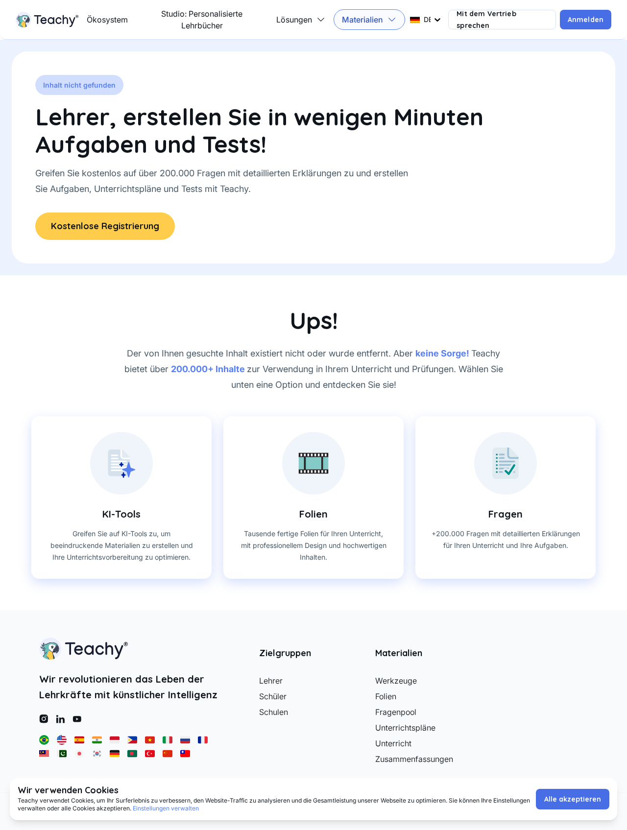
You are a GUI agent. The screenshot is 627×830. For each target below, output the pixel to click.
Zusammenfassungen (414, 759)
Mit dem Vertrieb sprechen (486, 19)
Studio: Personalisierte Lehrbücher (201, 19)
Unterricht (393, 743)
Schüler (273, 696)
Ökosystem (107, 19)
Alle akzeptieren (572, 799)
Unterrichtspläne (405, 728)
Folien (385, 696)
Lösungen (294, 19)
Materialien (362, 19)
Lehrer (271, 681)
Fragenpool (395, 712)
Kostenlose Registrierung (105, 226)
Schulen (273, 712)
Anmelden (585, 19)
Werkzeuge (396, 681)
